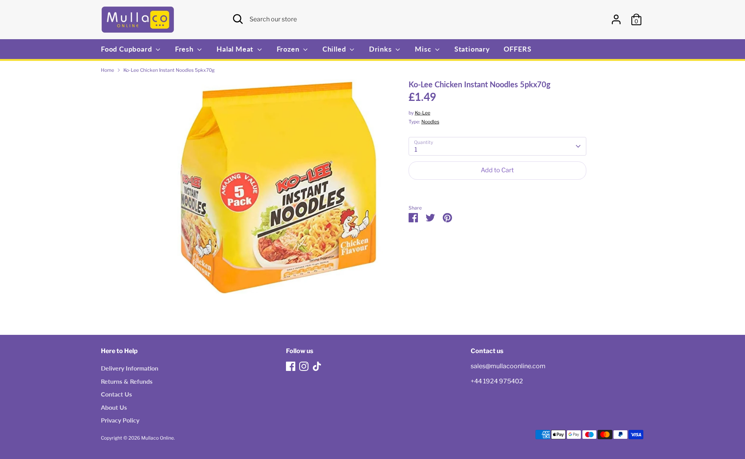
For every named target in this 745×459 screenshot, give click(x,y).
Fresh (185, 49)
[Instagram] (303, 366)
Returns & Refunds (126, 381)
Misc (424, 49)
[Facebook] (290, 366)
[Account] (616, 19)
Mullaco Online (157, 438)
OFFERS (518, 49)
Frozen (289, 49)
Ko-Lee (422, 113)
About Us (114, 407)
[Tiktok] (317, 366)
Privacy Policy (120, 420)
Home (107, 70)
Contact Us (116, 394)
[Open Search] (238, 19)
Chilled (335, 49)
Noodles (430, 122)
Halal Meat (236, 49)
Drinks (381, 49)
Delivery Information (129, 368)
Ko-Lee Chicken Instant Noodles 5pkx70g (169, 70)
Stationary (472, 49)
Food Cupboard (127, 49)
